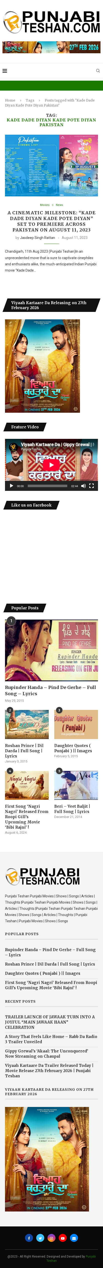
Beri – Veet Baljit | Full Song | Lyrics (72, 809)
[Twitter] (40, 1238)
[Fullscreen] (91, 485)
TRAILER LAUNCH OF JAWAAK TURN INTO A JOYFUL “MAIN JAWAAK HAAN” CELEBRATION (50, 1022)
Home (10, 100)
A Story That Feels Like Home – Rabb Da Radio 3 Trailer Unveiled (51, 1039)
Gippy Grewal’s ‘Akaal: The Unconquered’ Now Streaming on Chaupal (46, 1054)
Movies (45, 205)
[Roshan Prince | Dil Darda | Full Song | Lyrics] (27, 724)
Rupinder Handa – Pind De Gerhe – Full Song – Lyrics (50, 690)
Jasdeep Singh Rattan (37, 238)
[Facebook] (29, 1238)
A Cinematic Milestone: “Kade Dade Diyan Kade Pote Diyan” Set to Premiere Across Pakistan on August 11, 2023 (52, 221)
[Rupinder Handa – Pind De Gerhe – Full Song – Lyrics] (51, 650)
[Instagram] (52, 1238)
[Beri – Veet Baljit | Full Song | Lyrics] (76, 785)
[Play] (11, 485)
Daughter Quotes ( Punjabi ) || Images (73, 748)
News (59, 205)
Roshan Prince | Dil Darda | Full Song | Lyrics (24, 750)
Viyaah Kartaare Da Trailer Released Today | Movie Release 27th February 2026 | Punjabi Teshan (49, 1070)
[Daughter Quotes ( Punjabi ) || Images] (76, 724)
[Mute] (83, 485)
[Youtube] (63, 1238)
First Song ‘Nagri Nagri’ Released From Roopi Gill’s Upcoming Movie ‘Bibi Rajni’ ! (26, 817)
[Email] (74, 1238)
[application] (51, 465)
